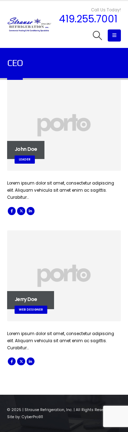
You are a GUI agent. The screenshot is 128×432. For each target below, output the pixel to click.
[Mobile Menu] (114, 35)
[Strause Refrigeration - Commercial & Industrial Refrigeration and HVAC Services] (29, 25)
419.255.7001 (88, 19)
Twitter (21, 211)
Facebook (12, 211)
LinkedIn (30, 211)
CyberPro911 (32, 417)
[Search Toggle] (97, 35)
